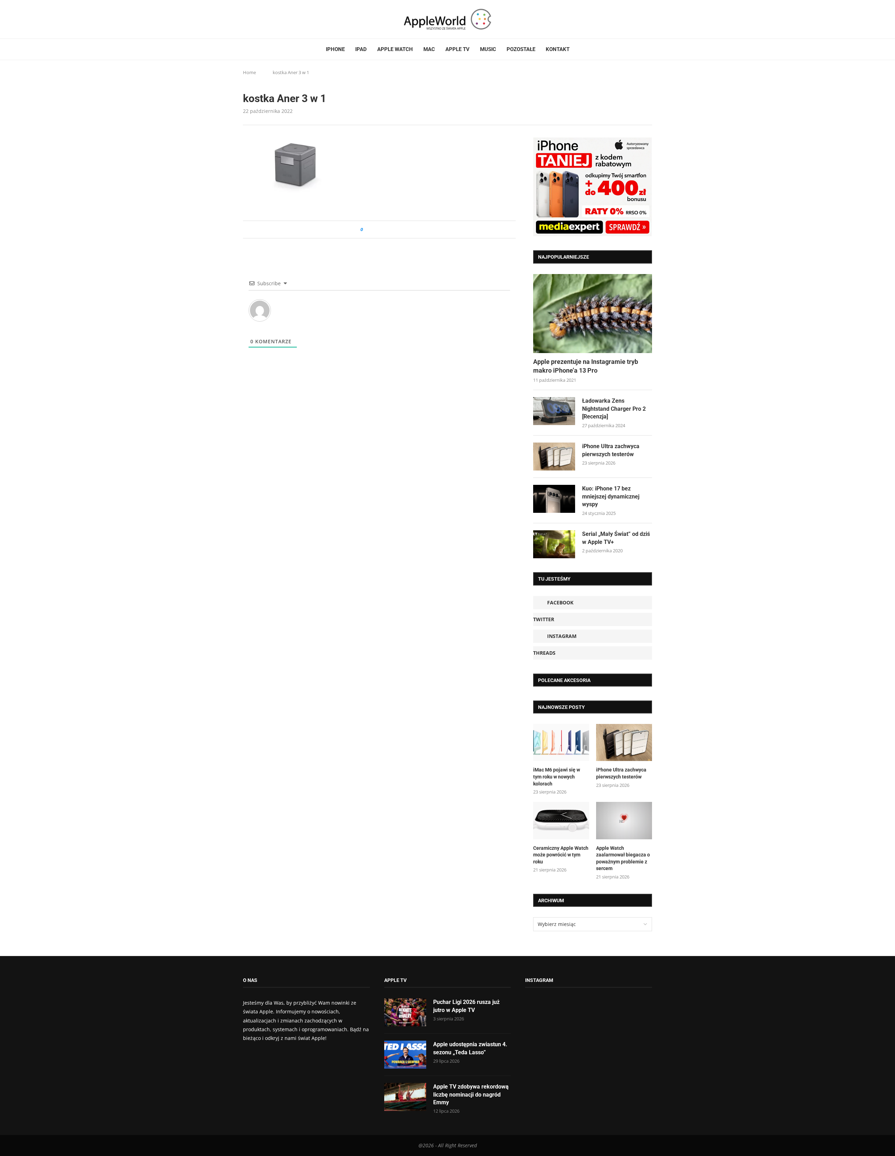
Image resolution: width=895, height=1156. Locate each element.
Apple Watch (395, 49)
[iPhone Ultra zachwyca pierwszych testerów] (554, 457)
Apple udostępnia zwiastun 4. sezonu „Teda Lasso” (470, 1048)
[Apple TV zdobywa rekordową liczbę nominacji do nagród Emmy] (405, 1097)
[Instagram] (259, 19)
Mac (429, 49)
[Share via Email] (393, 229)
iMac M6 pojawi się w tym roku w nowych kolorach (556, 776)
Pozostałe (521, 49)
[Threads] (265, 19)
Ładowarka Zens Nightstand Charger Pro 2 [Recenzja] (614, 408)
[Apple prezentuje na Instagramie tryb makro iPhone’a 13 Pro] (592, 313)
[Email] (281, 19)
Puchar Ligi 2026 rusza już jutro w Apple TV (466, 1006)
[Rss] (272, 19)
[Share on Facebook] (375, 229)
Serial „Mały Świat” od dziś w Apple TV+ (616, 538)
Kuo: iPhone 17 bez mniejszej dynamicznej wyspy (610, 496)
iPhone (335, 49)
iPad (361, 49)
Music (488, 49)
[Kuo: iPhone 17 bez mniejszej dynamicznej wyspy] (554, 499)
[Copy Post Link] (384, 229)
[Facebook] (246, 19)
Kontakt (558, 49)
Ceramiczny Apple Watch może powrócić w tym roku (560, 854)
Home (249, 72)
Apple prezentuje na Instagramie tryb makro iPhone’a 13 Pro (585, 366)
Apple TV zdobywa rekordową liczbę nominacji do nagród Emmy (471, 1094)
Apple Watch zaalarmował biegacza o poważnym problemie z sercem (623, 858)
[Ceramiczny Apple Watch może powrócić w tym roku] (561, 820)
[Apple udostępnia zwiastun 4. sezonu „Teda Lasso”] (405, 1055)
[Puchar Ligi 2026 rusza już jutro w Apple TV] (405, 1012)
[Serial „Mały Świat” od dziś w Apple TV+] (554, 544)
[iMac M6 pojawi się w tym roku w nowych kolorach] (561, 742)
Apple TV (457, 49)
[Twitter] (252, 19)
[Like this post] (366, 229)
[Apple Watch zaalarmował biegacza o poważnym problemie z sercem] (624, 820)
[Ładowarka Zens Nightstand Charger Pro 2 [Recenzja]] (554, 411)
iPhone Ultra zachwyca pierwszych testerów (610, 450)
